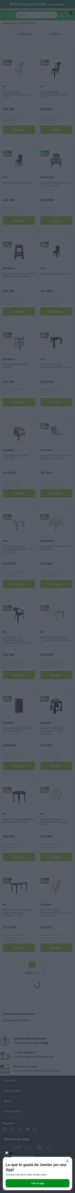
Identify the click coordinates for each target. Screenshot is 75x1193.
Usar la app (37, 1183)
